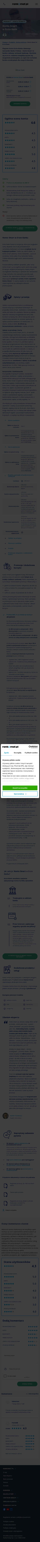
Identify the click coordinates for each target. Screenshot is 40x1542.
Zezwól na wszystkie (20, 788)
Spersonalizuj (19, 794)
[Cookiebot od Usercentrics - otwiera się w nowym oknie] (29, 747)
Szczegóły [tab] (17, 753)
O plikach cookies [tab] (31, 753)
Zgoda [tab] (6, 753)
